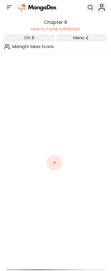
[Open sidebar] (9, 7)
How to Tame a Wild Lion (55, 29)
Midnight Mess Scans (33, 47)
